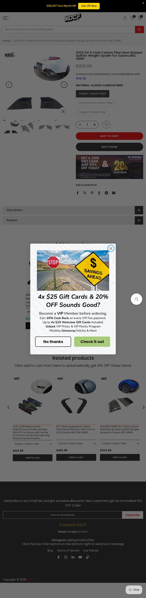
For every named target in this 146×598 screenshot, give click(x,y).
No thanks (53, 341)
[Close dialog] (111, 248)
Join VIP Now (89, 6)
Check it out (92, 341)
